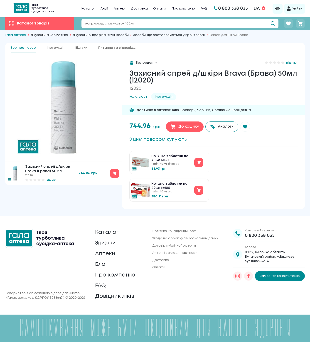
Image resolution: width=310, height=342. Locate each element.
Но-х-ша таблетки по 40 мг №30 (169, 158)
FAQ (203, 8)
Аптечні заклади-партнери (174, 253)
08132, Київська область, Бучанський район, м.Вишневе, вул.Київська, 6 (270, 257)
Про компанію (183, 8)
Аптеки (119, 8)
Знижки (105, 243)
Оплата (159, 8)
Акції (104, 8)
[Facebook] (248, 276)
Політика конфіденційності (174, 231)
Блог (101, 264)
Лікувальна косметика (49, 35)
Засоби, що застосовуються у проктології (169, 35)
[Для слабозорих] (278, 9)
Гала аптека (15, 35)
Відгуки (81, 47)
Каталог (88, 8)
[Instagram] (237, 276)
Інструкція (55, 47)
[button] (245, 127)
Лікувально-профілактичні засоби (101, 35)
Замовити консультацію (280, 276)
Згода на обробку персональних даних (185, 238)
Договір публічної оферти (174, 245)
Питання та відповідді (117, 47)
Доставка (139, 8)
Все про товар (23, 47)
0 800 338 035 (260, 235)
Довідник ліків (114, 296)
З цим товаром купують (158, 139)
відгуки (51, 180)
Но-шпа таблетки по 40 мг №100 (169, 185)
